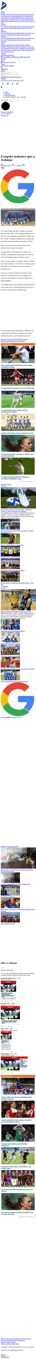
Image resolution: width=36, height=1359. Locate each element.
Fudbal (4, 57)
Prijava (5, 69)
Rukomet (7, 93)
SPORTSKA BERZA (7, 65)
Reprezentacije (9, 21)
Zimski (3, 45)
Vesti (2, 11)
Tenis (16, 45)
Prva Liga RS (5, 33)
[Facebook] (8, 84)
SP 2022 (30, 21)
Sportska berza (9, 45)
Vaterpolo (17, 46)
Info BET (4, 50)
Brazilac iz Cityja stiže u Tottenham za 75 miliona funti (16, 1167)
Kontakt (14, 1340)
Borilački (3, 46)
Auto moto (21, 45)
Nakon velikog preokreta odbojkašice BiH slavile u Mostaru (16, 1098)
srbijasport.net (15, 1350)
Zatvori (3, 1355)
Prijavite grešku (5, 1342)
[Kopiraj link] (11, 1001)
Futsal (21, 18)
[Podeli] (3, 167)
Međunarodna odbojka (14, 40)
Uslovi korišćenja (14, 1339)
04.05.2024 (7, 165)
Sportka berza (15, 1344)
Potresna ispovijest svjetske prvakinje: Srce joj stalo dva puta (17, 455)
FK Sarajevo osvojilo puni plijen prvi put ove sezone (17, 1190)
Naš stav (9, 50)
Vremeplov (22, 48)
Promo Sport (16, 50)
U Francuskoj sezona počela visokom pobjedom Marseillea (14, 411)
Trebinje (22, 341)
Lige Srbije (11, 19)
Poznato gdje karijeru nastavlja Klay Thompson (14, 1144)
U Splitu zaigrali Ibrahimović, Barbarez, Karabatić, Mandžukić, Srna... (15, 478)
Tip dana (11, 52)
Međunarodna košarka (11, 28)
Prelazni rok (18, 21)
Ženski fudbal (15, 18)
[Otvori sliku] (8, 1001)
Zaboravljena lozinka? (7, 77)
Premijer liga (13, 26)
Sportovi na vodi (9, 48)
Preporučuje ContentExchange (26, 481)
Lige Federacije (28, 18)
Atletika (27, 45)
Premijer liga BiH (6, 14)
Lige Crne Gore (20, 19)
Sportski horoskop (26, 50)
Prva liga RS (15, 14)
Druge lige (23, 14)
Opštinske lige (28, 16)
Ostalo (19, 26)
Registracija (18, 77)
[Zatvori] (1, 967)
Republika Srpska (14, 341)
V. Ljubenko (18, 165)
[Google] (3, 84)
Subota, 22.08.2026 (7, 112)
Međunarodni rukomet (14, 35)
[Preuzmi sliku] (5, 1001)
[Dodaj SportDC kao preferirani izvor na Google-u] (18, 203)
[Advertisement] (18, 135)
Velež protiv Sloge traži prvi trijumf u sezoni (17, 433)
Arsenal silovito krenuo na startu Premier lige (17, 388)
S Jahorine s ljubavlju (7, 55)
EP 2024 (24, 21)
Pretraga (13, 1342)
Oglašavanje (21, 1340)
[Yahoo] (17, 84)
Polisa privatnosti (25, 1339)
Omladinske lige (6, 18)
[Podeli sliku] (2, 1001)
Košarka (18, 57)
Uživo (5, 115)
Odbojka (25, 57)
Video (16, 48)
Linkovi (3, 1344)
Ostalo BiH (4, 19)
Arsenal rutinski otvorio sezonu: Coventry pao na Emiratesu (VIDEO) (16, 1121)
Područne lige (7, 16)
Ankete (8, 1344)
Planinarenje (10, 46)
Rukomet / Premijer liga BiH (9, 846)
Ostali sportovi (30, 48)
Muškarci (21, 339)
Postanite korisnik (6, 1340)
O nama (6, 1339)
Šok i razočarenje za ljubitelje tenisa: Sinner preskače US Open (16, 366)
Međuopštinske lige (18, 16)
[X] (12, 84)
